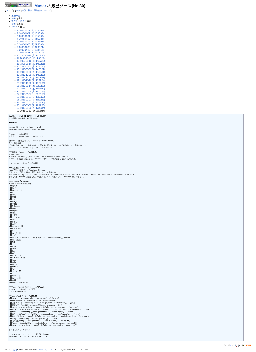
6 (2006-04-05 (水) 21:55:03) (30, 44)
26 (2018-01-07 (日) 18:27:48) (31, 100)
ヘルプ (47, 10)
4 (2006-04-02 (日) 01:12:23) (30, 39)
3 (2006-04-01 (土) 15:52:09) (30, 36)
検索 (30, 10)
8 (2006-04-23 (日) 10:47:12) (30, 50)
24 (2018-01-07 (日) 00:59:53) (31, 94)
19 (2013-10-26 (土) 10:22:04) (31, 80)
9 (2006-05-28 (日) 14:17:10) (30, 53)
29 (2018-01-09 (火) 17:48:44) (31, 108)
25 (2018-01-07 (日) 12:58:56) (31, 97)
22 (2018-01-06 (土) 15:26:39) (31, 89)
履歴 (13, 24)
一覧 (24, 10)
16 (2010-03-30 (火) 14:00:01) (31, 72)
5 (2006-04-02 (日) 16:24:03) (30, 41)
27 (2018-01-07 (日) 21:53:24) (31, 102)
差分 (13, 18)
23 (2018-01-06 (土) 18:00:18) (31, 91)
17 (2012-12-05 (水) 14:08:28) (31, 75)
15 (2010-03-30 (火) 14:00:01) (31, 69)
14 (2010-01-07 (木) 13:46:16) (31, 66)
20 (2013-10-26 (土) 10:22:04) (31, 83)
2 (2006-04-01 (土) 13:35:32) (30, 33)
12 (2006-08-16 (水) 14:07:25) (31, 61)
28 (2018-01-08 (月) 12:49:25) (31, 105)
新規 (18, 10)
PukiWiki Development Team (45, 350)
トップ (9, 10)
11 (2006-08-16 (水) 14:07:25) (31, 58)
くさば (15, 350)
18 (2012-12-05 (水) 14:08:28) (31, 78)
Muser (40, 6)
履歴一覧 (15, 16)
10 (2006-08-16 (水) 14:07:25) (31, 55)
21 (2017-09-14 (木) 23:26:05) (31, 86)
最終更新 (38, 10)
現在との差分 (17, 21)
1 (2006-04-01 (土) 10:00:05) (30, 30)
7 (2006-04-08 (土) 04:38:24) (30, 47)
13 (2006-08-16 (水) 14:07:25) (31, 64)
